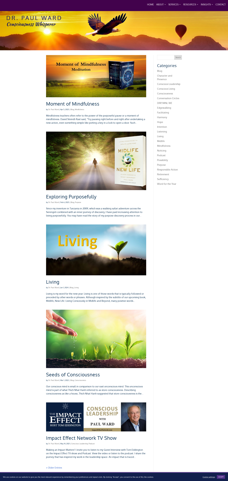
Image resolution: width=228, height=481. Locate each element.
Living (52, 282)
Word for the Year (166, 183)
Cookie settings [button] (209, 477)
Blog (72, 109)
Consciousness (80, 380)
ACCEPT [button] (221, 477)
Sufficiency (163, 179)
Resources (189, 5)
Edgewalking (164, 107)
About (160, 5)
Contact (221, 5)
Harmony (162, 117)
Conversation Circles (168, 98)
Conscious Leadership (79, 444)
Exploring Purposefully (71, 196)
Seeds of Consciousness (73, 374)
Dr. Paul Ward (53, 109)
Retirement (163, 174)
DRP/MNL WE (164, 102)
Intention (162, 126)
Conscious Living (166, 88)
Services (173, 5)
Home (150, 5)
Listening (162, 131)
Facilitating (163, 112)
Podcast (92, 444)
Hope (160, 122)
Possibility (162, 160)
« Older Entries (54, 467)
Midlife (161, 141)
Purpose (78, 202)
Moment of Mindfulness (72, 104)
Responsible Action (167, 169)
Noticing (161, 150)
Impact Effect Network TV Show (81, 438)
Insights (206, 5)
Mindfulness (79, 109)
